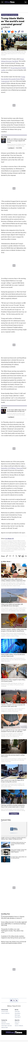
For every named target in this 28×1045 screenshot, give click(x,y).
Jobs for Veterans (19, 1025)
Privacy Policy (4, 1011)
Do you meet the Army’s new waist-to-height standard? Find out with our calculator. (13, 730)
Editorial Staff (4, 1027)
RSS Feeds (17, 1015)
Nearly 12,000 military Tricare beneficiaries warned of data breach (13, 655)
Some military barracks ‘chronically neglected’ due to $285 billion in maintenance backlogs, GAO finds (14, 923)
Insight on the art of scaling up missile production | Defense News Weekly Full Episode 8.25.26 (13, 838)
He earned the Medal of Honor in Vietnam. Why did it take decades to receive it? (13, 917)
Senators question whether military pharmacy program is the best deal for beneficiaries (14, 630)
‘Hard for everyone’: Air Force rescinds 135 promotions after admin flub (13, 705)
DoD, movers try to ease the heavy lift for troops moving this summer (12, 781)
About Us (17, 1022)
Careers (17, 1023)
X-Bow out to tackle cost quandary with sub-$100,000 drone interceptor (12, 605)
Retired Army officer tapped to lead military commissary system (13, 680)
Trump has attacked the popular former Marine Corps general (13, 79)
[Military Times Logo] (10, 2)
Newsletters (17, 1013)
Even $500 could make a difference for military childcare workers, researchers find (13, 580)
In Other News (5, 561)
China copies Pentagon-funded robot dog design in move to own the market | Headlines (19, 851)
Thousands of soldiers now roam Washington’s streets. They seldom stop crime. (12, 930)
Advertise (3, 1022)
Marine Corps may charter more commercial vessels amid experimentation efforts (13, 942)
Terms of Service (5, 1013)
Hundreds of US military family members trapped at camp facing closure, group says (13, 937)
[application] (14, 829)
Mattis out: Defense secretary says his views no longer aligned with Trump (16, 140)
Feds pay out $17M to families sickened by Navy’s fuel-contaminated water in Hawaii (13, 806)
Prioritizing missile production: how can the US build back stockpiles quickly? (18, 843)
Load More (14, 814)
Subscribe (17, 1011)
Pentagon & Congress (9, 15)
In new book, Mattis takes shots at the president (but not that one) (16, 410)
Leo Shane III (6, 27)
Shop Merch (18, 1017)
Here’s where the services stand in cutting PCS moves (12, 756)
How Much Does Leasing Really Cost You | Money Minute (18, 857)
